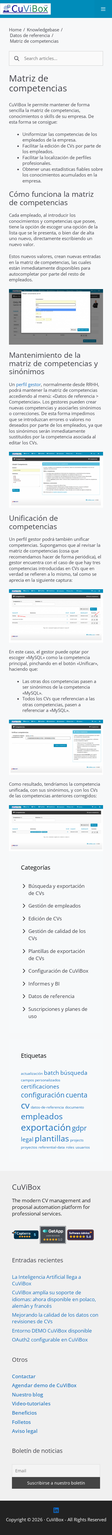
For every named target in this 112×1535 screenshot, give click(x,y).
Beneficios (24, 1412)
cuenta (77, 1095)
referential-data (52, 1147)
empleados (42, 1116)
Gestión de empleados (54, 905)
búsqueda (74, 1072)
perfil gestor (28, 384)
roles (70, 1147)
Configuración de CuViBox (58, 970)
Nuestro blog (27, 1394)
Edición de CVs (45, 918)
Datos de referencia (30, 35)
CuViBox (55, 1519)
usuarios (83, 1147)
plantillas (52, 1138)
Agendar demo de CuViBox (44, 1385)
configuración (43, 1095)
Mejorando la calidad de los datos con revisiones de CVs (55, 1318)
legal (27, 1139)
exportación (46, 1127)
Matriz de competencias (34, 41)
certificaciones (40, 1086)
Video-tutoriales (31, 1403)
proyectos (29, 1147)
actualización (32, 1073)
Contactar (24, 1376)
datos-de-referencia (47, 1107)
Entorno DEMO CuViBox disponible (52, 1330)
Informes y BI (44, 983)
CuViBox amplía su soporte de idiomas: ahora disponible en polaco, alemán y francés (54, 1299)
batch (51, 1072)
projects (77, 1140)
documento (74, 1107)
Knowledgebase (43, 30)
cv (25, 1105)
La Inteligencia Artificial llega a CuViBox (46, 1280)
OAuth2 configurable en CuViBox (50, 1339)
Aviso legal (25, 1430)
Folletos (21, 1422)
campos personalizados (40, 1080)
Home (15, 30)
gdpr (79, 1128)
